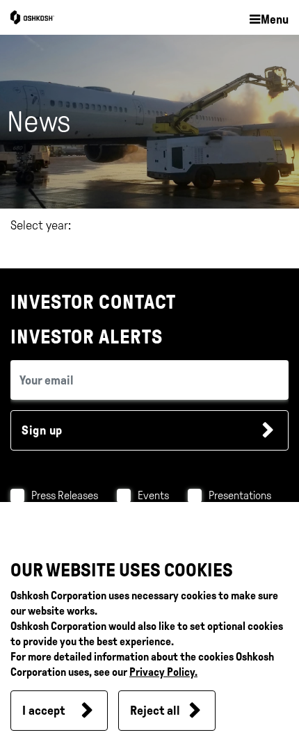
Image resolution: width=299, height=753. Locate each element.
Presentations (240, 495)
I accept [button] (43, 711)
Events (153, 495)
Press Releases (64, 495)
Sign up (42, 430)
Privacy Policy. (163, 672)
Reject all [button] (155, 711)
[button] (268, 20)
